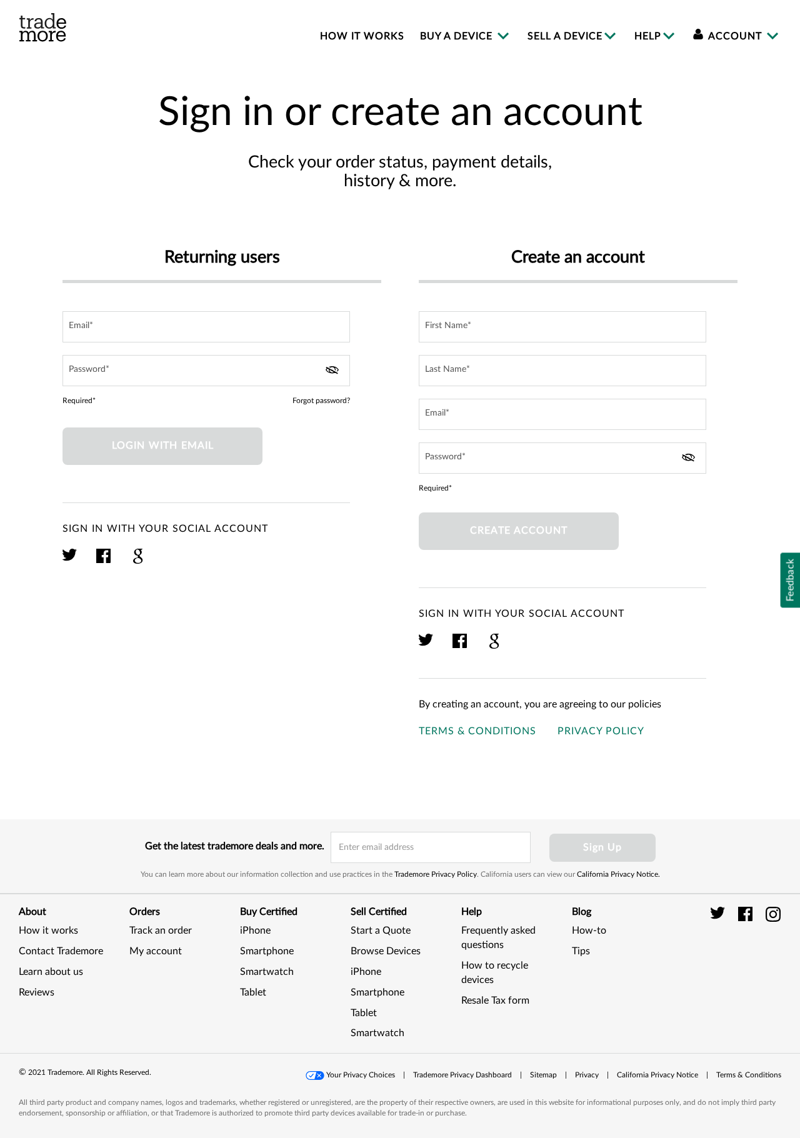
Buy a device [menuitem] (458, 36)
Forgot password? (321, 400)
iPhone (255, 931)
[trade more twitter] (720, 914)
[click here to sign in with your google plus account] (138, 561)
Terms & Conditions (477, 731)
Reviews (36, 992)
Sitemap (543, 1075)
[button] (750, 965)
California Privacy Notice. (618, 874)
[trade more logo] (43, 27)
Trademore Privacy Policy (435, 874)
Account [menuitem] (735, 36)
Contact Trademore (61, 951)
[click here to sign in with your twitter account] (70, 561)
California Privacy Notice (657, 1075)
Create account (519, 531)
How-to (589, 931)
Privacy (587, 1075)
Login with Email (163, 446)
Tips (581, 951)
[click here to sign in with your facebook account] (104, 561)
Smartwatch (267, 972)
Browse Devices (386, 951)
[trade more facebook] (747, 914)
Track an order (160, 931)
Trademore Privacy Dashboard (462, 1075)
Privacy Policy (601, 731)
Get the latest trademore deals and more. (234, 846)
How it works (48, 931)
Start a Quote (381, 931)
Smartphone (267, 951)
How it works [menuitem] (362, 36)
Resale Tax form (495, 1001)
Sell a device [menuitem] (565, 36)
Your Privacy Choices (360, 1075)
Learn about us (51, 972)
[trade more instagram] (773, 914)
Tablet (253, 992)
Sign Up (602, 847)
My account (155, 951)
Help (647, 36)
